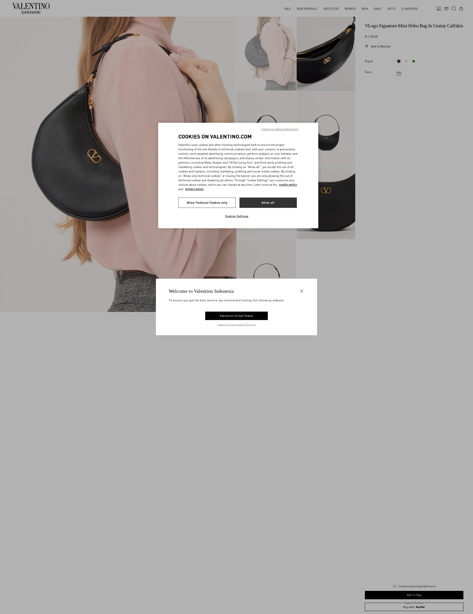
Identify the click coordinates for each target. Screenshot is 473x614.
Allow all (268, 202)
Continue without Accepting (279, 129)
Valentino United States (236, 316)
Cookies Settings (237, 216)
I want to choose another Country (236, 324)
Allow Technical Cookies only (207, 202)
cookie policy (288, 184)
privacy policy (194, 189)
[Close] (301, 291)
